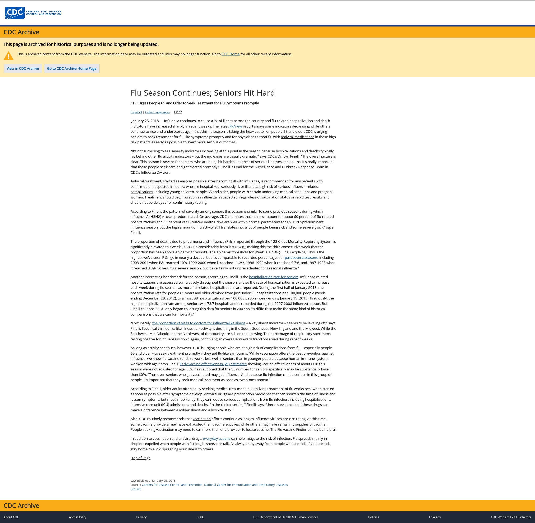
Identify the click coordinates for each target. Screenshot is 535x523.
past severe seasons (301, 257)
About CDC (11, 517)
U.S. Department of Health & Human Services (285, 517)
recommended (276, 181)
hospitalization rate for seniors (273, 276)
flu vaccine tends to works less (186, 358)
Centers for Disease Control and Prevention (172, 485)
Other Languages (157, 112)
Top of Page (140, 457)
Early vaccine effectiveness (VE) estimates (213, 363)
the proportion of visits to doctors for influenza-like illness (198, 323)
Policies (373, 517)
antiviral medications (297, 136)
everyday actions (216, 438)
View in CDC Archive (23, 68)
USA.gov (435, 517)
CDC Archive (21, 32)
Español (136, 112)
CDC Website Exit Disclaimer (511, 517)
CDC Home (231, 54)
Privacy (141, 517)
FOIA (200, 517)
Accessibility (77, 517)
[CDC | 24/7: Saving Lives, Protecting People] (33, 13)
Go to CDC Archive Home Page (72, 68)
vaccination (202, 418)
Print (178, 112)
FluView (235, 126)
